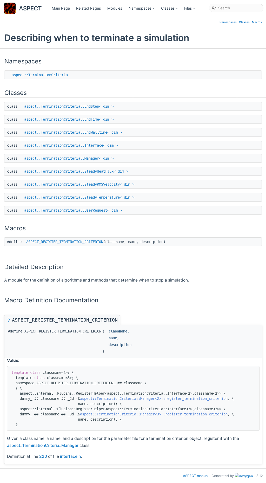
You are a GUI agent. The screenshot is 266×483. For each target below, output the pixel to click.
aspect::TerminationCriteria (40, 75)
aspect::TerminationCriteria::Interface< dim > (71, 145)
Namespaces (142, 9)
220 (43, 456)
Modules (114, 8)
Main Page (61, 8)
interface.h (70, 456)
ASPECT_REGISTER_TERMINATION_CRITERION (64, 242)
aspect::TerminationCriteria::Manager (42, 445)
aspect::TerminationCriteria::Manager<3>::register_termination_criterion (154, 414)
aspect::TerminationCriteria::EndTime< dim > (69, 119)
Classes (170, 9)
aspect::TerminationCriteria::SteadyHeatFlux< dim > (76, 171)
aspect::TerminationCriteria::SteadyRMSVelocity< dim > (79, 184)
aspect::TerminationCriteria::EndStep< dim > (69, 106)
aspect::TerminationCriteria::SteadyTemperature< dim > (79, 197)
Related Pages (88, 8)
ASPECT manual (195, 476)
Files (190, 9)
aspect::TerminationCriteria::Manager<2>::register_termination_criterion (154, 398)
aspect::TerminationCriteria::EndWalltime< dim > (73, 132)
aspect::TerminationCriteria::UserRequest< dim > (73, 210)
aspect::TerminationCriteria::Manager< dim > (69, 158)
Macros (257, 22)
